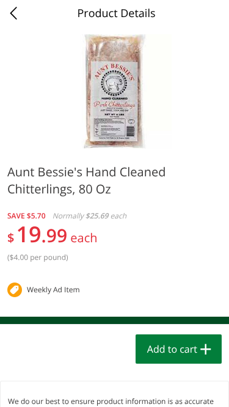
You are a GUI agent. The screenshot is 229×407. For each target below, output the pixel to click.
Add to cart (172, 349)
